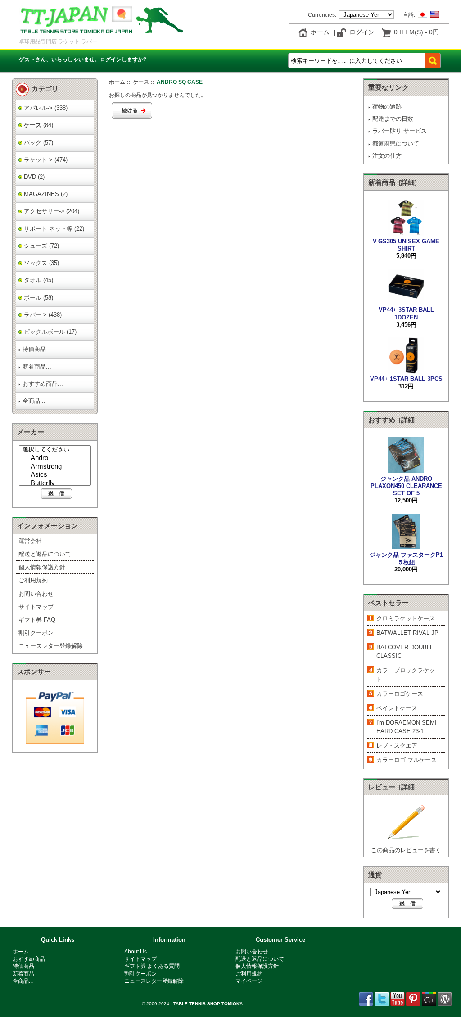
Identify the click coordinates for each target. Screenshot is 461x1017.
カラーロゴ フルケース (406, 760)
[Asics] (56, 475)
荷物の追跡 (387, 106)
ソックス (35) (40, 263)
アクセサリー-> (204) (50, 211)
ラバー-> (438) (42, 314)
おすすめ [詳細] (392, 420)
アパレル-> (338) (45, 108)
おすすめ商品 (29, 959)
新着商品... (37, 366)
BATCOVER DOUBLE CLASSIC (405, 651)
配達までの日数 (392, 118)
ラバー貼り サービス (399, 131)
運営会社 (30, 541)
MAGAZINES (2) (45, 194)
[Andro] (56, 458)
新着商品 (23, 973)
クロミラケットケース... (408, 618)
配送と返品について (44, 554)
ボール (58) (37, 297)
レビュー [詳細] (392, 787)
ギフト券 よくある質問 (152, 966)
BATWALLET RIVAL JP (407, 632)
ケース (141, 82)
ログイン (362, 32)
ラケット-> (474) (45, 159)
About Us (135, 951)
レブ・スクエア (396, 745)
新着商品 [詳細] (392, 182)
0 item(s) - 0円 (416, 32)
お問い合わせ (36, 593)
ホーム (320, 32)
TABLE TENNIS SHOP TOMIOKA (208, 1003)
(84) (37, 125)
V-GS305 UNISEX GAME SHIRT (406, 244)
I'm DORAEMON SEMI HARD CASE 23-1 (406, 726)
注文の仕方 (387, 155)
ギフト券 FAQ (36, 619)
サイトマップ (36, 606)
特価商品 (23, 966)
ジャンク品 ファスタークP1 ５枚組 (406, 558)
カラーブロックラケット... (405, 674)
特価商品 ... (38, 349)
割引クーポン (36, 632)
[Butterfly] (56, 483)
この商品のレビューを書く (406, 850)
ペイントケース (396, 708)
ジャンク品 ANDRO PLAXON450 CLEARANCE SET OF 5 (406, 486)
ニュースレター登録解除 (50, 646)
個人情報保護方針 (41, 567)
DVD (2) (33, 176)
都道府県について (395, 143)
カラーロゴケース (399, 693)
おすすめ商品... (43, 383)
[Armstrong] (56, 467)
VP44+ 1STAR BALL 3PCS (406, 378)
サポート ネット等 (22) (53, 228)
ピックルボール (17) (49, 331)
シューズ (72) (40, 245)
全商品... (34, 400)
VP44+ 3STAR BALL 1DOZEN (406, 313)
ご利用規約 (33, 580)
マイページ (248, 981)
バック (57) (37, 142)
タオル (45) (37, 280)
